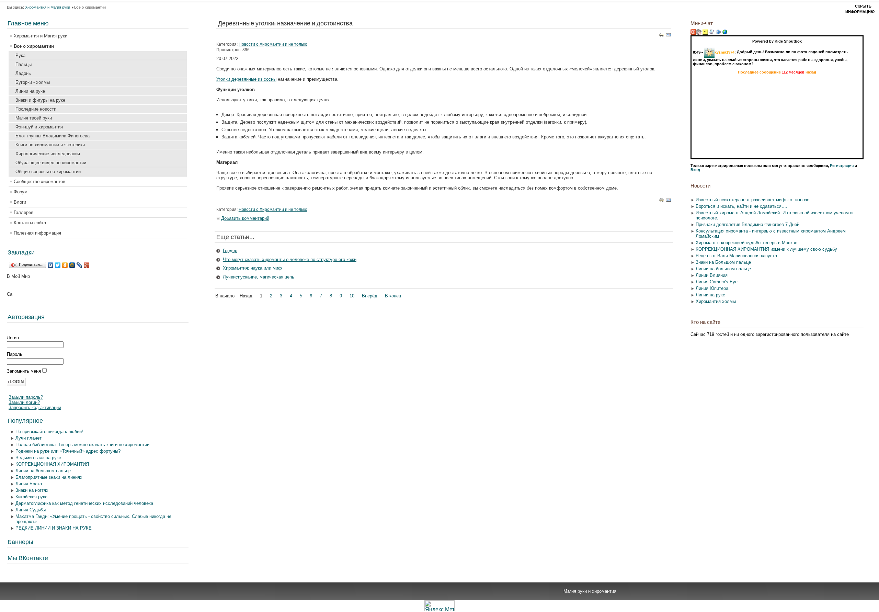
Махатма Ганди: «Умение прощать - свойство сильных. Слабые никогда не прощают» (93, 519)
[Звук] (698, 33)
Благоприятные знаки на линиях (48, 477)
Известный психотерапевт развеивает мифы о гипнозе (752, 199)
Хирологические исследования (47, 153)
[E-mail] (668, 36)
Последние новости (35, 109)
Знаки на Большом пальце (723, 262)
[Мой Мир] (72, 265)
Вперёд (369, 295)
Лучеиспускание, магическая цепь (258, 277)
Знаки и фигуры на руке (40, 100)
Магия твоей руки (33, 118)
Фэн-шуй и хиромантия (39, 126)
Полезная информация (37, 233)
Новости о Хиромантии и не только (273, 44)
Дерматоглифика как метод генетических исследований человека (84, 503)
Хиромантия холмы (716, 301)
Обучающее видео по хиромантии (50, 162)
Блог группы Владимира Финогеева (52, 135)
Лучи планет (28, 438)
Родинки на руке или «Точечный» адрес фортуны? (68, 451)
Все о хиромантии (34, 46)
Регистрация (842, 165)
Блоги (20, 202)
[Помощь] (718, 33)
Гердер (230, 250)
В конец (393, 295)
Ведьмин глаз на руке (38, 457)
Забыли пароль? (26, 397)
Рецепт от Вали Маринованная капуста (736, 255)
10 (352, 295)
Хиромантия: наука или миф (252, 268)
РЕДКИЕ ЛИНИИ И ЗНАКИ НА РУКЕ (53, 528)
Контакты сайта (30, 222)
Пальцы (23, 64)
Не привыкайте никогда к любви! (49, 431)
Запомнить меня (24, 371)
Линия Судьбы (30, 509)
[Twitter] (57, 265)
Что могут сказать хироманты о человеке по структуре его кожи (289, 259)
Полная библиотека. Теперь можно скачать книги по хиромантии (82, 444)
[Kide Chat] (725, 33)
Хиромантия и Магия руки (47, 7)
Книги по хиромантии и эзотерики (50, 144)
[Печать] (661, 36)
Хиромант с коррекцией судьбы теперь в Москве (746, 242)
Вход (695, 170)
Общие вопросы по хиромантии (48, 171)
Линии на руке (30, 91)
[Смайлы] (705, 33)
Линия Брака (28, 483)
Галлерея (23, 212)
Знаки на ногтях (31, 490)
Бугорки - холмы (32, 82)
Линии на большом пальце (43, 470)
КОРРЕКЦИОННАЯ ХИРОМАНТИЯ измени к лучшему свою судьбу (766, 249)
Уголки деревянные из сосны (246, 79)
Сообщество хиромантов (39, 181)
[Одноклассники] (65, 265)
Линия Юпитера (712, 288)
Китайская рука (31, 496)
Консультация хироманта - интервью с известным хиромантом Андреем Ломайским (771, 233)
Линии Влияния (712, 275)
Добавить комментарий (245, 218)
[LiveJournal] (79, 265)
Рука (20, 55)
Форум (20, 191)
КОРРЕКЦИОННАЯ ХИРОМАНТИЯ (52, 464)
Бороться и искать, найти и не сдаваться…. (741, 206)
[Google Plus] (86, 265)
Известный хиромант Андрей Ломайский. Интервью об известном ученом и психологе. (774, 215)
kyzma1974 (724, 52)
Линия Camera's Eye (717, 281)
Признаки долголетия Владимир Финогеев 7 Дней (747, 224)
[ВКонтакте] (50, 265)
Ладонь (23, 73)
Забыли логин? (24, 402)
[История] (712, 33)
